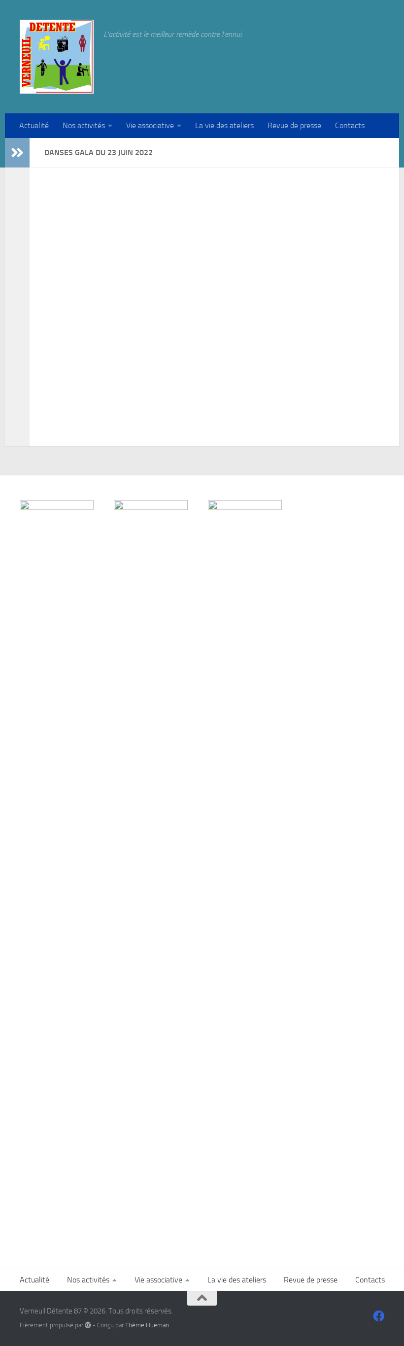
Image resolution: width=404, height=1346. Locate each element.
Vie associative (150, 125)
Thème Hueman (147, 1325)
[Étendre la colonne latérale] (17, 153)
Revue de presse (294, 125)
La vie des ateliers (224, 125)
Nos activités (84, 125)
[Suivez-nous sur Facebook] (378, 1316)
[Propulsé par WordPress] (88, 1325)
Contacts (350, 125)
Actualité (34, 125)
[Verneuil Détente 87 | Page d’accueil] (57, 57)
